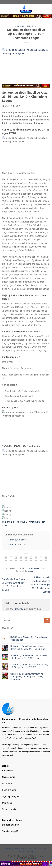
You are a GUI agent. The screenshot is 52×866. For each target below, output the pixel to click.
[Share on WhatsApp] (6, 558)
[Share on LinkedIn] (36, 558)
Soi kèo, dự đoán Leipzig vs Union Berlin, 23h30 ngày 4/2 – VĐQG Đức (27, 647)
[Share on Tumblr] (41, 558)
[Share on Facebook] (11, 558)
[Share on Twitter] (16, 558)
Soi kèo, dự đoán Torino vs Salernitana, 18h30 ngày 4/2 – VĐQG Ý (29, 666)
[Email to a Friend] (21, 558)
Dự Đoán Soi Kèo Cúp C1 (25, 26)
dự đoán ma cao (18, 539)
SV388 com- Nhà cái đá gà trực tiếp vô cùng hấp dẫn (29, 638)
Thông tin (9, 848)
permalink (31, 571)
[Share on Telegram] (46, 558)
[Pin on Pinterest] (26, 558)
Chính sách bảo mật (32, 848)
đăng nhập (20, 609)
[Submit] (47, 620)
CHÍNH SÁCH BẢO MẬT (35, 856)
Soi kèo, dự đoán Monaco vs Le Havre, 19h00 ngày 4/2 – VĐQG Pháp (29, 656)
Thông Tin (11, 856)
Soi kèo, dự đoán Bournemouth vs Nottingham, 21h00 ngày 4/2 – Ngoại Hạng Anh (28, 676)
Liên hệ (18, 848)
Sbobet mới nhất (18, 544)
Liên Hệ (20, 856)
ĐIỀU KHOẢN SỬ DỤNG (26, 858)
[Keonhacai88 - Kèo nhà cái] (26, 9)
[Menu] (3, 9)
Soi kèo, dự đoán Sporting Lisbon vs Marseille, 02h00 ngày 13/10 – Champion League (39, 584)
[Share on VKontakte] (31, 558)
